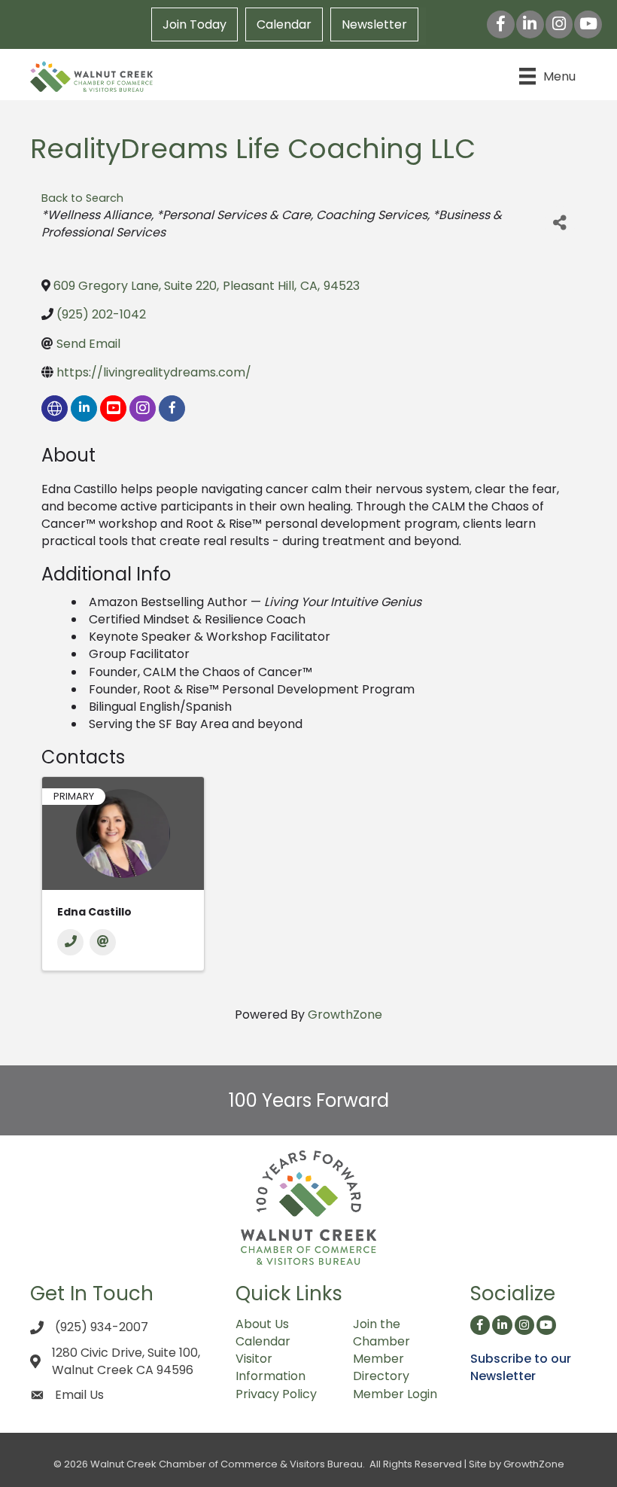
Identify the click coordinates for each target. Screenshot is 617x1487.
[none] (54, 408)
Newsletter (374, 24)
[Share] (560, 223)
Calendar (284, 24)
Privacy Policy (276, 1394)
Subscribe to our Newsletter (520, 1367)
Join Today (194, 24)
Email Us (79, 1394)
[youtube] (113, 408)
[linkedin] (84, 408)
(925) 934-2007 (101, 1327)
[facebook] (172, 408)
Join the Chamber (381, 1332)
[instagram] (142, 408)
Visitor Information (270, 1367)
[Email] (103, 942)
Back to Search (82, 198)
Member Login (395, 1394)
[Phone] (70, 942)
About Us (262, 1324)
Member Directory (381, 1367)
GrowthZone (345, 1014)
